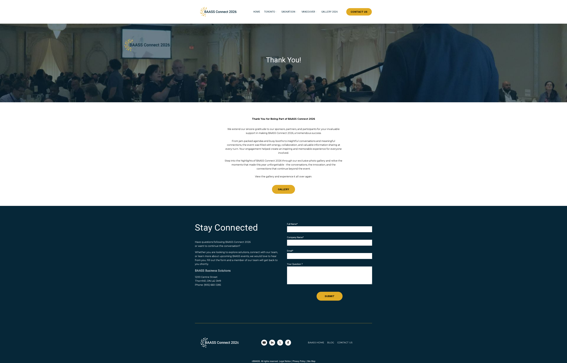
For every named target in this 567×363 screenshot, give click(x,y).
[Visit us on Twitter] (280, 343)
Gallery (283, 189)
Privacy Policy (299, 361)
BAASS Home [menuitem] (316, 342)
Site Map (311, 361)
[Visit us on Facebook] (288, 343)
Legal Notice (285, 361)
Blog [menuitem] (330, 342)
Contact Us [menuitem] (345, 342)
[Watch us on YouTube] (264, 343)
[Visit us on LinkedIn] (272, 343)
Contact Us (359, 11)
